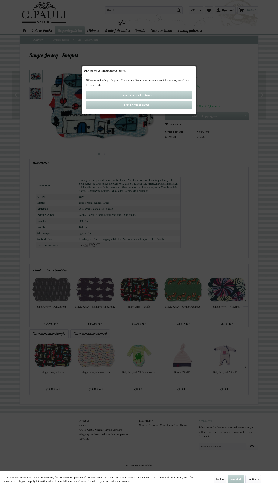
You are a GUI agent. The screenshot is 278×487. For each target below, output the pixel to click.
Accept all (236, 479)
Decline (220, 479)
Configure (253, 479)
